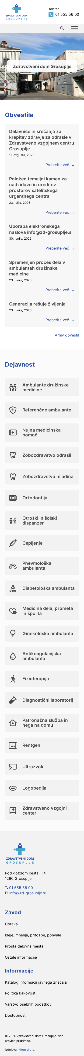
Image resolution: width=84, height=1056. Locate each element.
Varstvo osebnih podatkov (28, 1004)
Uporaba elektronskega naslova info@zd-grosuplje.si (41, 229)
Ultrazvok (32, 766)
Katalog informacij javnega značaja (36, 982)
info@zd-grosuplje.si (27, 893)
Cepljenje (32, 543)
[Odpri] (74, 28)
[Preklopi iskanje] (62, 28)
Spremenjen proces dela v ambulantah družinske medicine (37, 268)
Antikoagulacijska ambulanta (41, 656)
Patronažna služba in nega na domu (45, 722)
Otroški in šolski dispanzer (39, 520)
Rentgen (31, 745)
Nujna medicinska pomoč (41, 432)
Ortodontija (34, 497)
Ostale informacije (21, 957)
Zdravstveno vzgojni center (44, 810)
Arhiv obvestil (67, 335)
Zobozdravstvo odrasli (46, 455)
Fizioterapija (35, 678)
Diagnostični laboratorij (47, 700)
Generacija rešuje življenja (37, 304)
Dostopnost (15, 1015)
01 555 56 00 (21, 887)
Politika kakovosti (20, 993)
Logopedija (34, 788)
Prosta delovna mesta (24, 946)
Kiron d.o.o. (26, 1049)
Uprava (11, 924)
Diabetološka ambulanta (48, 588)
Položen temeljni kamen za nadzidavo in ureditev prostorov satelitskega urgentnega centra (38, 187)
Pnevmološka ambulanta (36, 565)
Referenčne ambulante (46, 410)
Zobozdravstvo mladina (48, 476)
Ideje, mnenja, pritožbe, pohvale (33, 935)
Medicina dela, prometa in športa (47, 610)
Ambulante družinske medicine (45, 387)
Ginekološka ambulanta (47, 633)
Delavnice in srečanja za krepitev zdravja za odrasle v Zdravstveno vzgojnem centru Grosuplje (41, 140)
